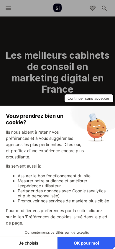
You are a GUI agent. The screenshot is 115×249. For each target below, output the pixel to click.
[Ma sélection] (92, 8)
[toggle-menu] (8, 8)
